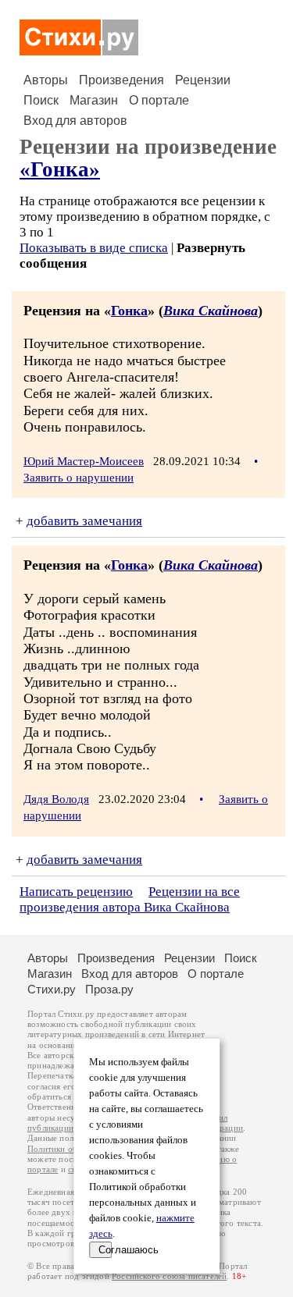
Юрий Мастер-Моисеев (83, 461)
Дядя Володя (56, 799)
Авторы (45, 80)
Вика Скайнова (210, 310)
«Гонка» (60, 169)
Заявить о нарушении (78, 477)
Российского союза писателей (169, 1276)
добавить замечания (84, 520)
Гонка (129, 310)
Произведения (121, 80)
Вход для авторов (75, 120)
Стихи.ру (51, 989)
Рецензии (202, 80)
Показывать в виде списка (94, 247)
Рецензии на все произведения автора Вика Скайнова (130, 899)
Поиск (41, 100)
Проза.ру (109, 989)
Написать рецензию (76, 891)
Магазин (94, 100)
